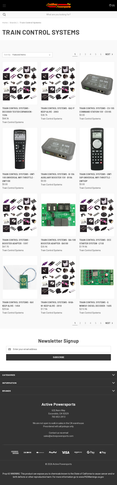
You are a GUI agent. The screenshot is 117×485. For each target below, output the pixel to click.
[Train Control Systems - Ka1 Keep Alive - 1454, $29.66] (20, 277)
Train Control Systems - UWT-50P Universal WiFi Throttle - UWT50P (95, 177)
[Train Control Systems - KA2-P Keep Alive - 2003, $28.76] (58, 83)
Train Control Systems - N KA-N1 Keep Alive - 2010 (57, 304)
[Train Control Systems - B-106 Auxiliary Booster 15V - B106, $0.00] (58, 149)
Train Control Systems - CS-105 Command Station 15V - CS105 (96, 110)
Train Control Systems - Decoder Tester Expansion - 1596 (17, 112)
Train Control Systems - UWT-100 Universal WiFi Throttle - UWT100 (18, 177)
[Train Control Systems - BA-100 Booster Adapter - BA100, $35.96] (58, 215)
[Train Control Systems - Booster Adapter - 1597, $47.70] (20, 215)
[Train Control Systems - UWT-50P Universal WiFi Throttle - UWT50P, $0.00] (97, 149)
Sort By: (7, 55)
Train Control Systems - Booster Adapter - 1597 (16, 242)
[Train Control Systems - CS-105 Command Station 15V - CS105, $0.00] (97, 83)
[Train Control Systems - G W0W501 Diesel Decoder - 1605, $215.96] (97, 277)
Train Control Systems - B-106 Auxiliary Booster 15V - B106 (57, 176)
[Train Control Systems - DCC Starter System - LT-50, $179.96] (97, 215)
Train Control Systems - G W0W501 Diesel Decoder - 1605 (95, 304)
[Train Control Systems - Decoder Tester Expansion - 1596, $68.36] (20, 83)
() (113, 5)
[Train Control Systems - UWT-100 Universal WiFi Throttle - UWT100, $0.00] (20, 149)
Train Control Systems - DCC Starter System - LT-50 (95, 242)
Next (108, 54)
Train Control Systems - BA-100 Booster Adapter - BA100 (58, 242)
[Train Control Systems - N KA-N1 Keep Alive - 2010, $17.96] (58, 277)
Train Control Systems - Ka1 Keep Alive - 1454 (18, 304)
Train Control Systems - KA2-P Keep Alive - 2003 (57, 110)
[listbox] (32, 54)
